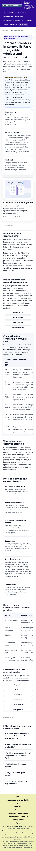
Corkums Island (18, 695)
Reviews (18, 810)
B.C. (23, 20)
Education (13, 24)
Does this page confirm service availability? (18, 745)
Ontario (5, 24)
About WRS (18, 806)
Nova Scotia (19, 17)
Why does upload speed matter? (15, 774)
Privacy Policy (18, 820)
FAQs (18, 803)
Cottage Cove (18, 710)
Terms (18, 823)
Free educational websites (18, 816)
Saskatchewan (22, 13)
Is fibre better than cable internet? (15, 765)
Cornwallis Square (18, 705)
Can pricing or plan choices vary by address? (16, 782)
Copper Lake (18, 685)
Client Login (23, 24)
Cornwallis (18, 700)
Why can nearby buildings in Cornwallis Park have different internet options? (17, 736)
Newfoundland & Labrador (11, 20)
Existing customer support (18, 813)
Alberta (29, 20)
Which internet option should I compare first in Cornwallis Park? (18, 755)
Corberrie (18, 690)
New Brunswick (7, 17)
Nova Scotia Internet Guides (18, 800)
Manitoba (12, 13)
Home (4, 13)
